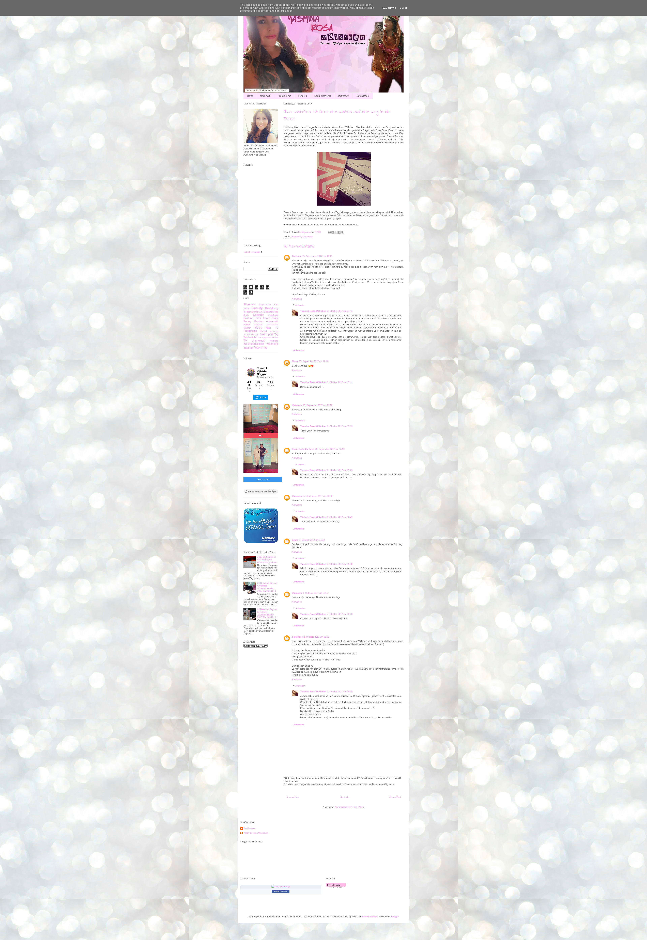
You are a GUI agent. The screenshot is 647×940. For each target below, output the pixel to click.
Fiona (295, 361)
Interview (258, 324)
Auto (275, 304)
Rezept (263, 331)
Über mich (265, 96)
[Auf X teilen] (335, 232)
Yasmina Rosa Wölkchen (313, 311)
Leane (295, 540)
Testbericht (249, 337)
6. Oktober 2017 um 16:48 (339, 564)
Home (250, 96)
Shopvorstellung (250, 334)
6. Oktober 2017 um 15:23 (339, 470)
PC (276, 328)
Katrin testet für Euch (303, 449)
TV (245, 340)
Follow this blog (280, 891)
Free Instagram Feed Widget (262, 491)
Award (246, 308)
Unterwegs (307, 236)
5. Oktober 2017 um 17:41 (339, 311)
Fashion (248, 318)
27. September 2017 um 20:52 (317, 496)
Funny (247, 321)
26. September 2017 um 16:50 (330, 449)
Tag (276, 334)
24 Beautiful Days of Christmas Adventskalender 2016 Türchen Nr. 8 (267, 587)
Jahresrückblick (272, 325)
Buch (246, 315)
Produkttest (250, 330)
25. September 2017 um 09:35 (317, 256)
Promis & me (284, 96)
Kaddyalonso (249, 828)
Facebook (273, 315)
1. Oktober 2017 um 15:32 (312, 540)
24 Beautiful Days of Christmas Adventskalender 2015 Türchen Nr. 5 (267, 613)
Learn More (389, 8)
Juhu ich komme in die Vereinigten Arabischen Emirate (266, 559)
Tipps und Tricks (270, 337)
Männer (247, 328)
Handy (246, 324)
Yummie (260, 347)
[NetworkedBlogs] (280, 886)
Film (258, 318)
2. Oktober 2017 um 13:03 (316, 637)
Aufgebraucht (264, 304)
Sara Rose (297, 637)
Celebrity (258, 314)
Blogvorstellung (271, 312)
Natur (268, 328)
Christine (296, 256)
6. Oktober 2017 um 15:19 (339, 426)
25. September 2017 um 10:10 (313, 361)
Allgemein (296, 236)
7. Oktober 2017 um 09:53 (339, 614)
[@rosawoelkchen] (251, 372)
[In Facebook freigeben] (339, 232)
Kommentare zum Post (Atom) (349, 807)
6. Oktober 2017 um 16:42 (339, 517)
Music (258, 327)
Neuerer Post (292, 797)
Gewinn (258, 321)
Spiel (262, 334)
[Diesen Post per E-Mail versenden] (329, 232)
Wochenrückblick (253, 343)
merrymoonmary (370, 916)
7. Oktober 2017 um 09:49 (339, 691)
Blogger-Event (250, 312)
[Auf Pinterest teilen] (342, 232)
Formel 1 (302, 96)
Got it (403, 8)
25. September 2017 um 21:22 (317, 405)
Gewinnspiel (272, 321)
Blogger (394, 916)
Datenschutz (363, 96)
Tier (259, 337)
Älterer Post (395, 797)
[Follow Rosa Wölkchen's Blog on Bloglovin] (336, 887)
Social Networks (322, 96)
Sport (269, 334)
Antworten (297, 299)
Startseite (344, 797)
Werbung (273, 341)
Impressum (343, 96)
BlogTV (260, 312)
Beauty (257, 308)
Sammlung (274, 331)
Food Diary (270, 318)
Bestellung (271, 308)
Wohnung (272, 343)
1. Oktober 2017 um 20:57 (315, 593)
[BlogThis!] (332, 232)
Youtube (248, 347)
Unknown (297, 405)
